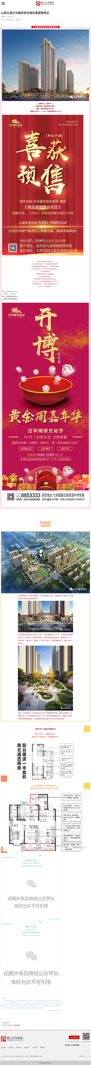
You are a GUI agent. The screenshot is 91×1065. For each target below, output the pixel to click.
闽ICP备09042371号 (36, 1056)
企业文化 (11, 1047)
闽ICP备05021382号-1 (45, 1063)
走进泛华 (3, 1047)
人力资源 (34, 1047)
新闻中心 (19, 1047)
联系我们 (42, 1047)
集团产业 (26, 1047)
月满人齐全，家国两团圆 (13, 1025)
